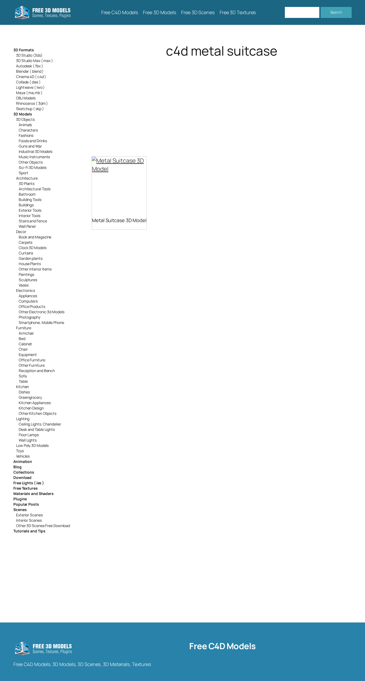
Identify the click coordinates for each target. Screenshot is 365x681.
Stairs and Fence (33, 220)
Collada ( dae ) (28, 81)
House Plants (30, 263)
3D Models (22, 114)
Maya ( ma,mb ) (29, 92)
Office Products (32, 306)
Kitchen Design (31, 408)
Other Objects (31, 162)
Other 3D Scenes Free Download (43, 525)
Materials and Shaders (33, 493)
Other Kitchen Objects (37, 413)
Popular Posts (26, 504)
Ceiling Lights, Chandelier (40, 424)
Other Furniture (32, 365)
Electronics (25, 290)
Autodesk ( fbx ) (29, 65)
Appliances (28, 295)
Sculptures (28, 279)
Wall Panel (27, 226)
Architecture (27, 178)
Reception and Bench (37, 370)
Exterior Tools (30, 210)
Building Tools (30, 199)
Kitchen (22, 386)
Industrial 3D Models (35, 151)
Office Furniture (32, 359)
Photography (29, 317)
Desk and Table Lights (37, 429)
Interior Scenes (29, 520)
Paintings (26, 274)
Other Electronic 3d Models (41, 311)
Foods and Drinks (33, 140)
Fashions (26, 135)
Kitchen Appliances (35, 402)
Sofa (23, 375)
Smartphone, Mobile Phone (41, 322)
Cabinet (25, 343)
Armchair (26, 333)
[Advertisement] (222, 100)
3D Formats (23, 49)
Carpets (25, 242)
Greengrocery (30, 397)
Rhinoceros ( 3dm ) (32, 103)
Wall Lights (28, 440)
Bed (22, 338)
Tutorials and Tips (29, 530)
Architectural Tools (35, 188)
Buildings (26, 204)
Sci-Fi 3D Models (32, 167)
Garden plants (30, 258)
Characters (28, 130)
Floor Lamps (29, 434)
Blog (17, 466)
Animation (22, 461)
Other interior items (35, 269)
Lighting (22, 418)
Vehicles (23, 456)
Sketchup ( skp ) (30, 108)
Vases (24, 285)
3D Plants (26, 183)
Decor (21, 231)
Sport (23, 172)
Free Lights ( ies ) (28, 482)
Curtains (26, 253)
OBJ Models (26, 97)
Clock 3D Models (32, 247)
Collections (23, 472)
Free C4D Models (222, 646)
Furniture (23, 327)
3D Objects (25, 119)
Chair (23, 349)
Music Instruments (34, 156)
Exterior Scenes (29, 514)
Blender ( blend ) (30, 71)
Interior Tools (29, 215)
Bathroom (27, 194)
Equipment (28, 354)
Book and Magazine (35, 236)
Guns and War (30, 146)
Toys (20, 450)
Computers (28, 301)
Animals (25, 124)
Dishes (24, 391)
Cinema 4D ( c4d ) (31, 76)
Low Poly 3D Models (32, 445)
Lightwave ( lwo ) (30, 87)
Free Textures (25, 488)
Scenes (19, 509)
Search (336, 12)
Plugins (20, 498)
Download (22, 477)
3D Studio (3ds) (29, 55)
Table (23, 381)
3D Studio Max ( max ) (34, 60)
